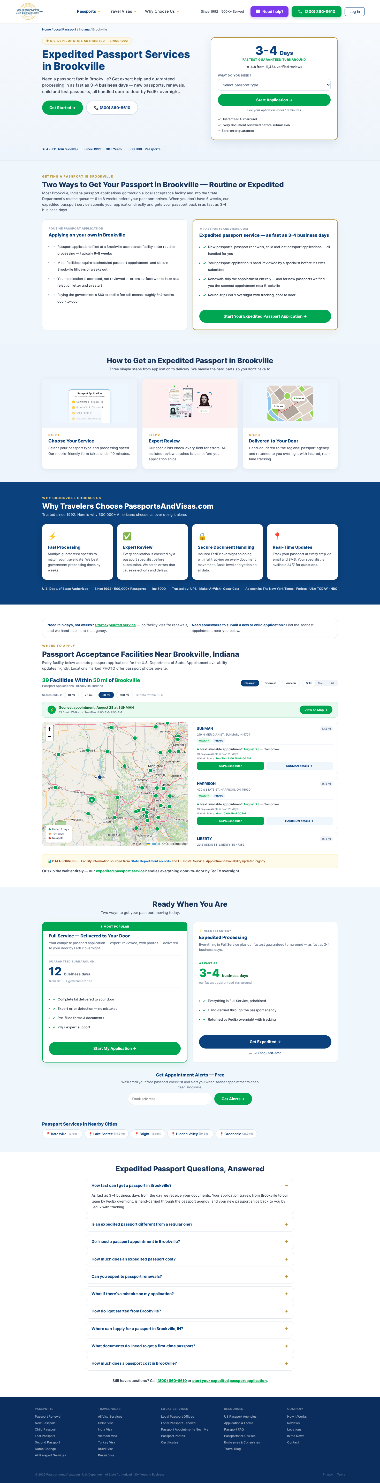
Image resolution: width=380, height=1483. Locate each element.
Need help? (272, 11)
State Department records (151, 861)
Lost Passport (45, 1436)
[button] (99, 777)
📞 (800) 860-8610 (112, 107)
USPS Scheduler (230, 766)
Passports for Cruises (239, 1436)
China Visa (105, 1423)
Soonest (270, 683)
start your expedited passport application (229, 1380)
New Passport (45, 1423)
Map (320, 683)
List (332, 683)
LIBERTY (204, 838)
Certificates (169, 1442)
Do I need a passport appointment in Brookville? (136, 1241)
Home (46, 29)
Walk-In (291, 683)
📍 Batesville (62, 1134)
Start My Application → (114, 1048)
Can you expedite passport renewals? (127, 1276)
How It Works (297, 1416)
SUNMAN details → (299, 766)
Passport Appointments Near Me (184, 1429)
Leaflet (155, 843)
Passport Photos (173, 1436)
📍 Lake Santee (106, 1134)
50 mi (106, 695)
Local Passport (65, 29)
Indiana (84, 29)
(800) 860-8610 (320, 11)
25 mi (89, 695)
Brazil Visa (105, 1449)
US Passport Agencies (240, 1416)
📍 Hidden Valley (190, 1134)
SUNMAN (205, 728)
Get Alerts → (233, 1098)
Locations (294, 1429)
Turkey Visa (106, 1442)
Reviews (293, 1423)
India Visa (105, 1429)
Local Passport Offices (177, 1416)
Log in (354, 11)
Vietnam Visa (107, 1436)
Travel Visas (120, 11)
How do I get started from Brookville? (126, 1311)
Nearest (250, 683)
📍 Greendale (236, 1134)
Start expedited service (115, 625)
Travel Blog (232, 1449)
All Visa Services (110, 1416)
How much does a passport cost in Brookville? (134, 1363)
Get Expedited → (265, 1041)
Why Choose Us (160, 11)
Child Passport (45, 1429)
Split (309, 683)
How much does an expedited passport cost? (134, 1259)
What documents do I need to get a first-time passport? (143, 1345)
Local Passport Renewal (178, 1423)
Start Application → (274, 99)
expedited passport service (120, 871)
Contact (293, 1442)
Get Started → (62, 107)
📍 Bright (148, 1134)
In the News (295, 1436)
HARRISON (206, 783)
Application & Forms (238, 1423)
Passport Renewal (48, 1416)
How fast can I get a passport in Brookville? (131, 1185)
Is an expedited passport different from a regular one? (142, 1224)
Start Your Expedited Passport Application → (265, 316)
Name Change (45, 1449)
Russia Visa (106, 1455)
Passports (86, 11)
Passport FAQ (234, 1429)
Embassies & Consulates (242, 1442)
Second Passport (47, 1442)
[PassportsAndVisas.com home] (29, 11)
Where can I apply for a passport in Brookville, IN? (137, 1328)
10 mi (71, 695)
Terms (341, 1474)
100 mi (124, 695)
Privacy (328, 1474)
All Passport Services (50, 1455)
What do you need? (234, 75)
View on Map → (316, 710)
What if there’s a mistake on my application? (133, 1293)
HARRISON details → (299, 821)
